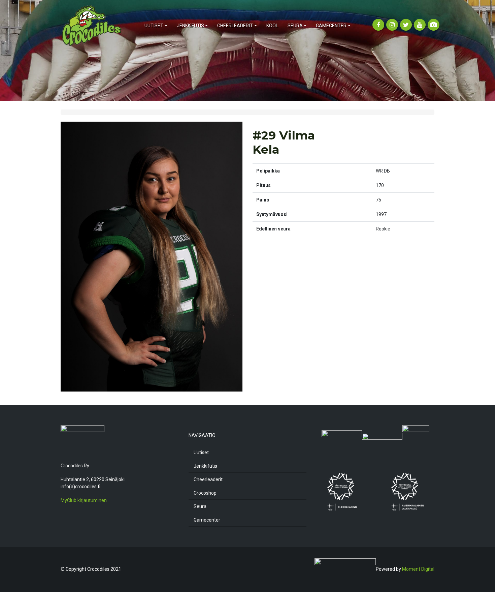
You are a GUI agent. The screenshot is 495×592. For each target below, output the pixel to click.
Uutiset (201, 452)
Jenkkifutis (205, 466)
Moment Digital (418, 568)
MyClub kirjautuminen (84, 500)
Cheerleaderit (208, 479)
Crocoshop (205, 493)
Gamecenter (207, 520)
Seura (200, 506)
